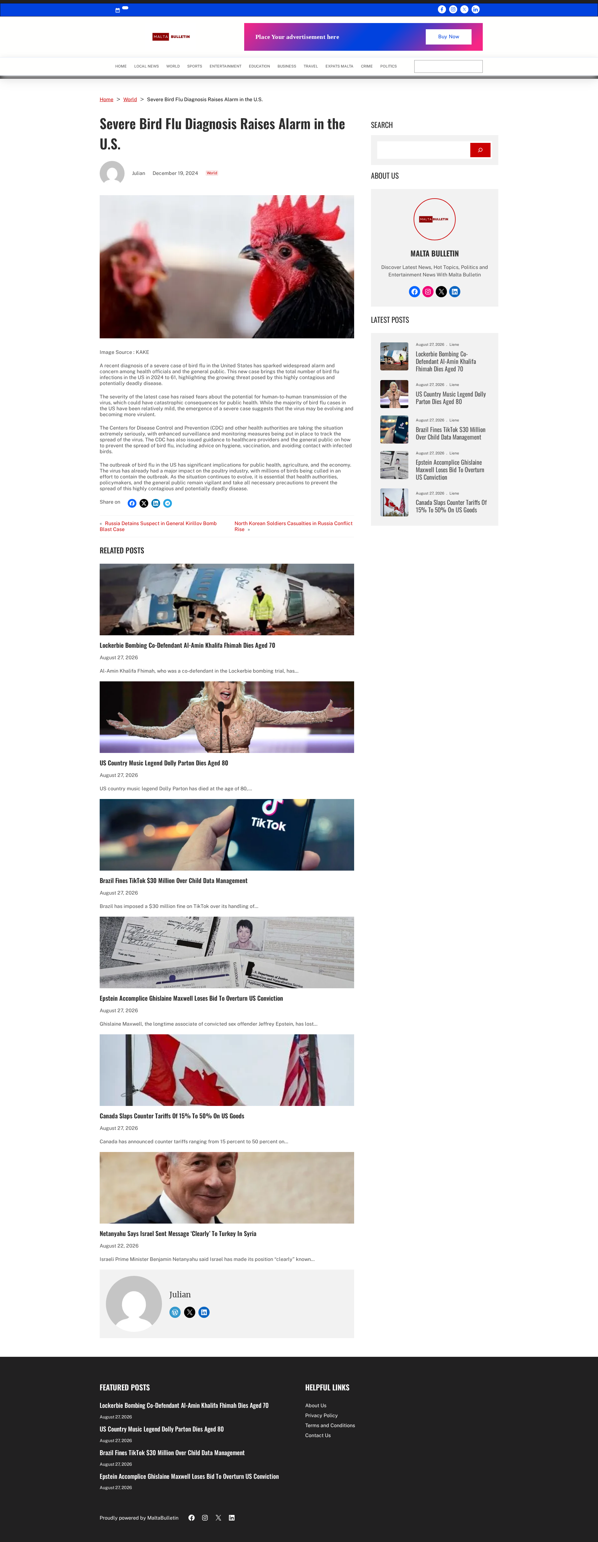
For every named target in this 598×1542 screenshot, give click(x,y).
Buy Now (448, 37)
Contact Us (318, 1435)
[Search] (480, 150)
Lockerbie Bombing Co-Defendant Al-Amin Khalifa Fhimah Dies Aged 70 (187, 645)
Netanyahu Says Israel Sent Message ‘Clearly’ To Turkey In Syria (178, 1233)
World (130, 99)
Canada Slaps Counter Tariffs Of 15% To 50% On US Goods (172, 1115)
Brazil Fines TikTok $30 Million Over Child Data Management (174, 880)
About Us (315, 1405)
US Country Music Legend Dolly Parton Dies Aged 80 (164, 762)
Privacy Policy (321, 1415)
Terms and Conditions (330, 1425)
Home (121, 66)
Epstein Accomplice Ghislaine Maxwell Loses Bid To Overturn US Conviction (191, 998)
